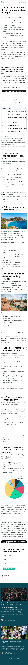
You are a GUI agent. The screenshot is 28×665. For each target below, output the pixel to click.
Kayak (22, 99)
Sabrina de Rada (7, 575)
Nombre (4, 559)
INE (11, 99)
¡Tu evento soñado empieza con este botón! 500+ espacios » (14, 542)
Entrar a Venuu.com (21, 2)
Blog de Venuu (12, 658)
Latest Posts (19, 660)
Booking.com (16, 99)
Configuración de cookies (11, 660)
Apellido (4, 563)
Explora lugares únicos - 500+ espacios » (14, 91)
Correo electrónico (7, 555)
